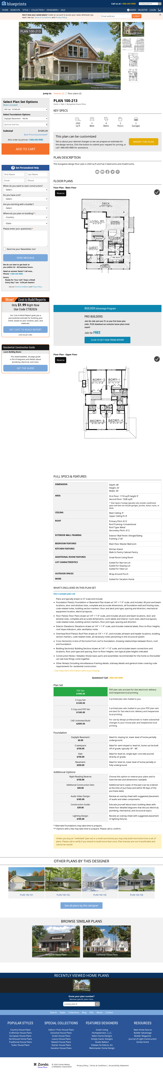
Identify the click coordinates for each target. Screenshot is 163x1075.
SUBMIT (136, 16)
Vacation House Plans (61, 1048)
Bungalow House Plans (76, 104)
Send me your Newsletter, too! (21, 249)
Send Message (25, 257)
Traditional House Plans (20, 1042)
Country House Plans (20, 1029)
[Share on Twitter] (112, 172)
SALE (63, 10)
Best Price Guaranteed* (36, 134)
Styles (62, 1012)
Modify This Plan (143, 141)
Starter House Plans (61, 1045)
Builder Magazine (142, 1035)
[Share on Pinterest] (117, 172)
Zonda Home (142, 1042)
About (99, 1012)
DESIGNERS (52, 10)
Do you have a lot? (12, 195)
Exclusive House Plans (61, 1032)
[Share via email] (97, 172)
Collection (37, 10)
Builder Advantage (143, 1032)
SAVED (133, 10)
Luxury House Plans (61, 1039)
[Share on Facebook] (107, 172)
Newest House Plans (61, 1042)
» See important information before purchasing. (76, 670)
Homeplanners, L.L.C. (102, 1032)
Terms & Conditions (43, 17)
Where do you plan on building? (19, 213)
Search (53, 1012)
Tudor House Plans (20, 1045)
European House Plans (20, 1035)
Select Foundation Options (16, 114)
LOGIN (153, 10)
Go (160, 3)
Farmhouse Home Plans (20, 1039)
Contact (109, 1012)
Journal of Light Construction (143, 1039)
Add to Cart (25, 149)
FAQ (91, 1012)
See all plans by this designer (81, 905)
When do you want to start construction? (23, 185)
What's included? (10, 105)
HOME (5, 10)
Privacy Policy (61, 17)
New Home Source (143, 1029)
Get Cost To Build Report (25, 329)
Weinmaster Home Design (102, 1048)
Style (26, 10)
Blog (84, 1012)
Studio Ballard (102, 1042)
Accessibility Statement (119, 1065)
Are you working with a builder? (18, 204)
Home (55, 104)
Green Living (102, 1029)
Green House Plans (61, 1035)
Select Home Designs (102, 1035)
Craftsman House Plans (20, 1032)
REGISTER (142, 10)
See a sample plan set (64, 593)
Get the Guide (25, 368)
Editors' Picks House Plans (61, 1029)
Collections (74, 1012)
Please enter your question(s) (18, 228)
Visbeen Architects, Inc (102, 1045)
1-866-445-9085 (36, 139)
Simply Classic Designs (102, 1039)
